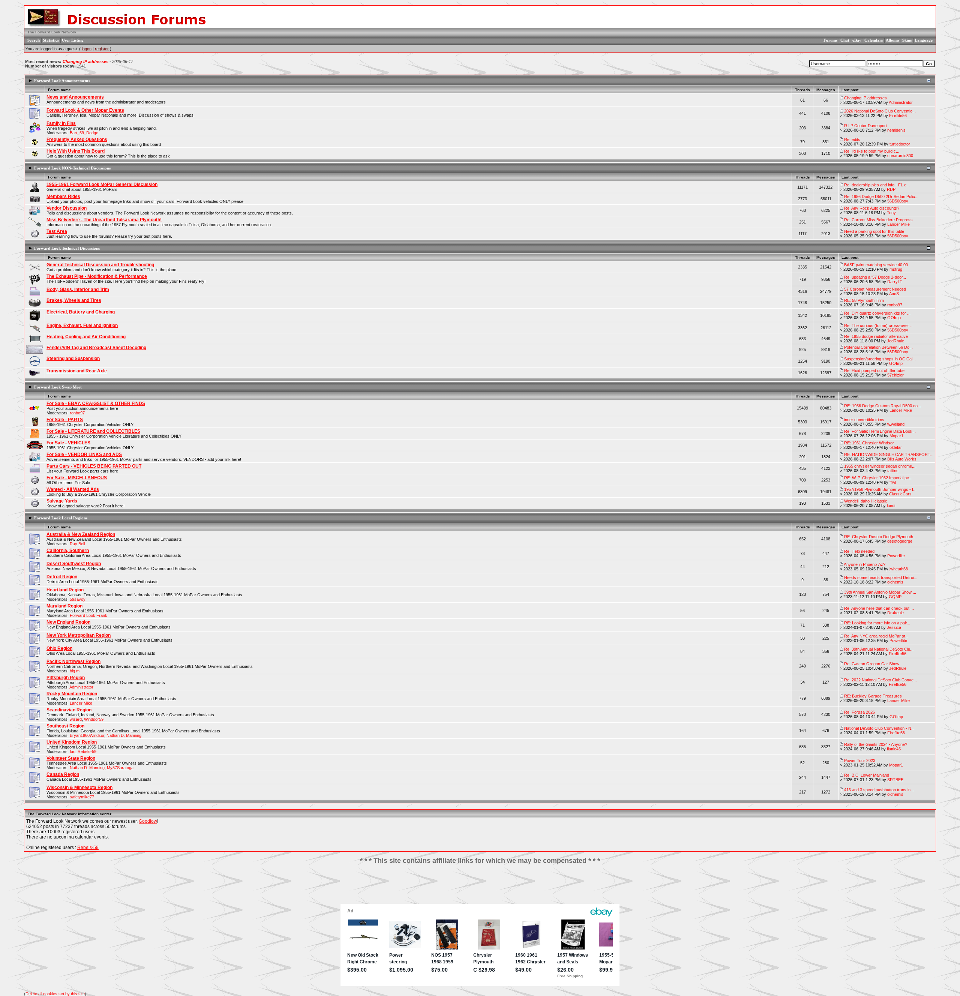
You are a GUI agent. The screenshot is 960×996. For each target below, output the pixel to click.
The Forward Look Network (51, 32)
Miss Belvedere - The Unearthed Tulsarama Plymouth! (104, 219)
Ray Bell (77, 544)
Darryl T (894, 281)
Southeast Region (65, 726)
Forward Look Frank (88, 615)
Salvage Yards (61, 501)
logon (87, 48)
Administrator (901, 102)
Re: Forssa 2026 (859, 712)
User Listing (73, 40)
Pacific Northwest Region (73, 661)
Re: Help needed (859, 551)
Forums (830, 40)
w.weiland (895, 424)
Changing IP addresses (85, 61)
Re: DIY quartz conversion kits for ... (877, 313)
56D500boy (897, 201)
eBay (856, 40)
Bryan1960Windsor (87, 735)
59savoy (78, 599)
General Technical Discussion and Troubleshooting (100, 264)
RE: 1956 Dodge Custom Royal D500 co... (882, 406)
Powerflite (896, 556)
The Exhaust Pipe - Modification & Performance (96, 276)
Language (924, 40)
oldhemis (895, 582)
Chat (844, 40)
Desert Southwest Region (73, 563)
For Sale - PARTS (64, 419)
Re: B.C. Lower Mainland (866, 775)
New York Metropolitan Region (78, 635)
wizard (76, 719)
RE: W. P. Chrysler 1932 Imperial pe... (878, 478)
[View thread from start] (841, 98)
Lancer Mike (898, 224)
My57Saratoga (120, 767)
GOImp (894, 317)
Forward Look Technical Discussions (67, 248)
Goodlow (148, 821)
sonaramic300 (900, 155)
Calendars (873, 40)
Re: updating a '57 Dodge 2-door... (875, 277)
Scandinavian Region (69, 709)
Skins (907, 40)
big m (75, 671)
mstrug (896, 269)
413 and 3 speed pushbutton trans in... (879, 790)
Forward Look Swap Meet (58, 387)
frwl (893, 482)
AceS (894, 293)
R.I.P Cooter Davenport (865, 125)
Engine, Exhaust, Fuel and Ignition (82, 325)
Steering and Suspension (73, 358)
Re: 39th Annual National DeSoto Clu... (879, 649)
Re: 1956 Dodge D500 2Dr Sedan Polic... (881, 196)
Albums (892, 40)
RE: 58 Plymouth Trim (864, 300)
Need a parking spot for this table (874, 231)
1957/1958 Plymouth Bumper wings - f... (880, 489)
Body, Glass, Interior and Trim (77, 289)
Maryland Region (64, 606)
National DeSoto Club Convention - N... (879, 728)
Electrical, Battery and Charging (80, 312)
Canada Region (62, 774)
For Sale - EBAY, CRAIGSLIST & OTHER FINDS (95, 403)
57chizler (895, 375)
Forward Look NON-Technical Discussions (72, 168)
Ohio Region (59, 648)
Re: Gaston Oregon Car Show (871, 664)
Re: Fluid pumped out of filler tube (874, 370)
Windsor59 (94, 719)
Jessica (894, 627)
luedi (891, 505)
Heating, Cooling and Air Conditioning (86, 336)
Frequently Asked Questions (76, 139)
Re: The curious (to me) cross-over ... (879, 325)
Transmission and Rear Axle (76, 371)
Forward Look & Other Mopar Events (85, 110)
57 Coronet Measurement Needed (875, 289)
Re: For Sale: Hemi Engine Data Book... (880, 431)
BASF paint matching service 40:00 (876, 264)
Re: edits (852, 139)
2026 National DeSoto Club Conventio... (880, 111)
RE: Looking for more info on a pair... (877, 623)
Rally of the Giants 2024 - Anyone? (875, 744)
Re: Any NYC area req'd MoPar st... (876, 636)
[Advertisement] (480, 887)
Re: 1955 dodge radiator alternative (876, 336)
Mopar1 (896, 436)
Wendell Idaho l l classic (865, 501)
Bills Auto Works (901, 459)
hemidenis (896, 130)
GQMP (895, 596)
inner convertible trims (864, 419)
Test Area (56, 231)
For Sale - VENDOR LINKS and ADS (84, 454)
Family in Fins (61, 123)
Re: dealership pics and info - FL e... (877, 185)
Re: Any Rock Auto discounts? (871, 208)
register (102, 48)
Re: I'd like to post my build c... (871, 151)
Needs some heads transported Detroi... (880, 577)
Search (33, 40)
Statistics (51, 40)
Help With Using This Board (75, 151)
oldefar (896, 447)
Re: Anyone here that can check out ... (879, 608)
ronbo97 (894, 305)
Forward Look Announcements (62, 80)
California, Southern (67, 550)
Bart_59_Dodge (84, 132)
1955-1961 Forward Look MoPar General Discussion (102, 184)
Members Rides (63, 196)
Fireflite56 (898, 115)
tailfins (892, 470)
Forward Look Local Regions (60, 518)
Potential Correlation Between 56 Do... (878, 347)
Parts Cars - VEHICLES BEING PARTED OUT (93, 466)
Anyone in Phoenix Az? (864, 564)
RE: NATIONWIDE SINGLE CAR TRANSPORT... (888, 454)
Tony (891, 212)
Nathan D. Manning (123, 735)
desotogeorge (899, 541)
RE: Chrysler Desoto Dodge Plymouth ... (881, 536)
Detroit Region (61, 576)
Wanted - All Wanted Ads (72, 489)
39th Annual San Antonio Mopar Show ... (880, 592)
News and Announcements (75, 97)
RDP (891, 189)
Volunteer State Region (70, 758)
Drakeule (895, 612)
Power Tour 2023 (859, 760)
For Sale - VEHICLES (68, 443)
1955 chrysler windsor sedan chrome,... (880, 466)
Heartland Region (65, 589)
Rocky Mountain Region (71, 693)
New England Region (68, 622)
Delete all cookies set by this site (55, 994)
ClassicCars (900, 494)
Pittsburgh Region (65, 677)
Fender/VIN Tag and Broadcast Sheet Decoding (96, 347)
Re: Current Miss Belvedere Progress (878, 220)
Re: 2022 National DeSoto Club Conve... (880, 680)
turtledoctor (900, 144)
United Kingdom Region (71, 742)
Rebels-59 (87, 751)
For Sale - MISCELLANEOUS (76, 477)
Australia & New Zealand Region (80, 534)
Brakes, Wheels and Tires (73, 300)
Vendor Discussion (66, 208)
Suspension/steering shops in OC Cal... (880, 359)
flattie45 (894, 749)
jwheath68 (899, 569)
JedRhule (895, 341)
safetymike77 (82, 797)
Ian (72, 751)
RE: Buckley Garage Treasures (873, 696)
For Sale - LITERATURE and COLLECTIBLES (93, 431)
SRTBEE (895, 779)
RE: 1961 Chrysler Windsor (869, 443)
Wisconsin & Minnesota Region (79, 787)
